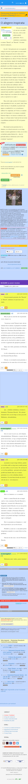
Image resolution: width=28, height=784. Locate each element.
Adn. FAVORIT (5, 180)
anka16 (7, 665)
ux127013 (6, 647)
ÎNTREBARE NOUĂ (11, 592)
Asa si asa (11, 681)
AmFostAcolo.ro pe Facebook (8, 703)
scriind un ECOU (14, 236)
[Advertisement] (14, 388)
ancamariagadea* (6, 30)
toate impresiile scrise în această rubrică (13, 690)
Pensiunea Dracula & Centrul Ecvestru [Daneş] (13, 14)
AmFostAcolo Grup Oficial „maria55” (12, 746)
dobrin (5, 678)
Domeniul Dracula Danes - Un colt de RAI (15, 676)
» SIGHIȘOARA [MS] (9, 8)
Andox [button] (2, 491)
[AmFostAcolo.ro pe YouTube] (14, 742)
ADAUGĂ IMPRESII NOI (8, 586)
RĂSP (2, 307)
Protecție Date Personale (11, 731)
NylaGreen (8, 683)
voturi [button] (26, 370)
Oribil (10, 646)
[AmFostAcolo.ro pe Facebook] (11, 742)
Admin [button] (2, 294)
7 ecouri (4, 185)
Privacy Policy (7, 733)
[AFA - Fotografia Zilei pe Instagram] (7, 742)
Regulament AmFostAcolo (11, 729)
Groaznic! (11, 663)
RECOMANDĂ (6, 35)
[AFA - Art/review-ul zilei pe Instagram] (4, 742)
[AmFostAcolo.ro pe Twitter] (17, 742)
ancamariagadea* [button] (6, 428)
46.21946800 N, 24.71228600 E (12, 268)
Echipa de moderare (9, 717)
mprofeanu (6, 654)
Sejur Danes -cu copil (15, 668)
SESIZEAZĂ (14, 175)
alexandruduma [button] (5, 313)
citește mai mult (16, 154)
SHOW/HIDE (24, 603)
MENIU (18, 15)
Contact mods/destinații (10, 719)
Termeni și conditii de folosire (12, 727)
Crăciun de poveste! (14, 657)
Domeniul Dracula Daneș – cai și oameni (14, 651)
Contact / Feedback (9, 715)
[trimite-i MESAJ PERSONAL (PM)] (7, 294)
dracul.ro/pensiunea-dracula (14, 264)
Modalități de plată (9, 720)
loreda (13, 659)
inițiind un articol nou (7, 238)
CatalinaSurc (15, 670)
